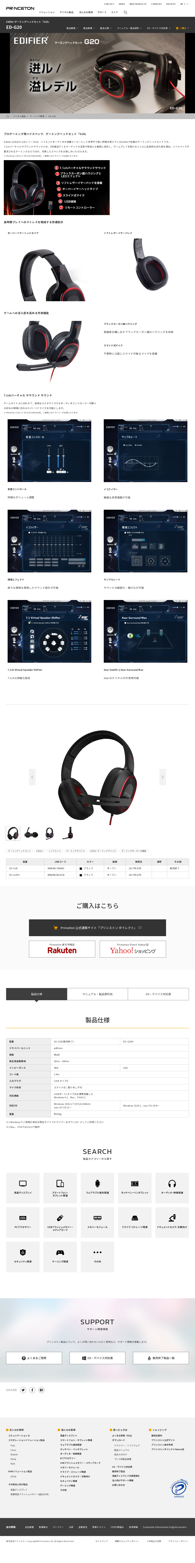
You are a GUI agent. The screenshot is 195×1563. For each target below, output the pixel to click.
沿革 (71, 1527)
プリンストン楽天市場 (162, 1444)
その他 (63, 1489)
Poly (13, 1445)
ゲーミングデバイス (75, 850)
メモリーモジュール (69, 1467)
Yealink (14, 1454)
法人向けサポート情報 (122, 1480)
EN (187, 4)
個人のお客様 (68, 1429)
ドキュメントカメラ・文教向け (75, 1476)
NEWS (122, 4)
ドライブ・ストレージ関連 (73, 1471)
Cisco (13, 1450)
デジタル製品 (19, 116)
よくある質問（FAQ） (122, 1435)
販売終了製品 (118, 1471)
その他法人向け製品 (18, 1484)
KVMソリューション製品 (20, 1471)
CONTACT (109, 4)
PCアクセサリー (68, 1458)
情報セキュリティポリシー (127, 1541)
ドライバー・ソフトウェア (127, 1445)
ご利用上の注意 (154, 1541)
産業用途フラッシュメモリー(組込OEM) (30, 1494)
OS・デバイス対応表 (158, 994)
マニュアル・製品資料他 (97, 994)
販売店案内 (156, 1435)
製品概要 (71, 28)
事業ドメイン (99, 1527)
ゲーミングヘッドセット (19, 850)
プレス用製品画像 (122, 1459)
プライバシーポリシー (178, 1541)
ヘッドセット (54, 850)
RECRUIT (171, 4)
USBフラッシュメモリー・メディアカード (80, 1462)
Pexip (13, 1459)
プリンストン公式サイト (163, 1440)
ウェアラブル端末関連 (71, 1444)
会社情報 (11, 1527)
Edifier (39, 850)
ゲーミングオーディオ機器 (134, 850)
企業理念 (82, 1527)
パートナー (58, 1527)
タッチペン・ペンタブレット (74, 1449)
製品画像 (87, 28)
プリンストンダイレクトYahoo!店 (167, 1449)
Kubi (13, 1463)
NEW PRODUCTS (138, 4)
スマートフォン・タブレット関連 (76, 1440)
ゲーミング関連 (37, 116)
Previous (32, 777)
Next (162, 777)
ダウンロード (118, 1440)
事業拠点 (43, 1527)
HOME (7, 116)
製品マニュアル (121, 1450)
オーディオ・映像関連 (70, 1453)
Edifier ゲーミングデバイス (103, 850)
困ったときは (120, 1429)
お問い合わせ (118, 1484)
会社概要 (29, 1527)
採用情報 (133, 1527)
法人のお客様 (16, 1429)
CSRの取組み (117, 1527)
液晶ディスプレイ (19, 1489)
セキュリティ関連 (68, 1480)
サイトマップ (101, 1541)
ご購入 (183, 28)
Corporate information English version (164, 1527)
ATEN (13, 1476)
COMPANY (156, 4)
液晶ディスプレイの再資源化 (126, 1475)
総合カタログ (120, 1454)
